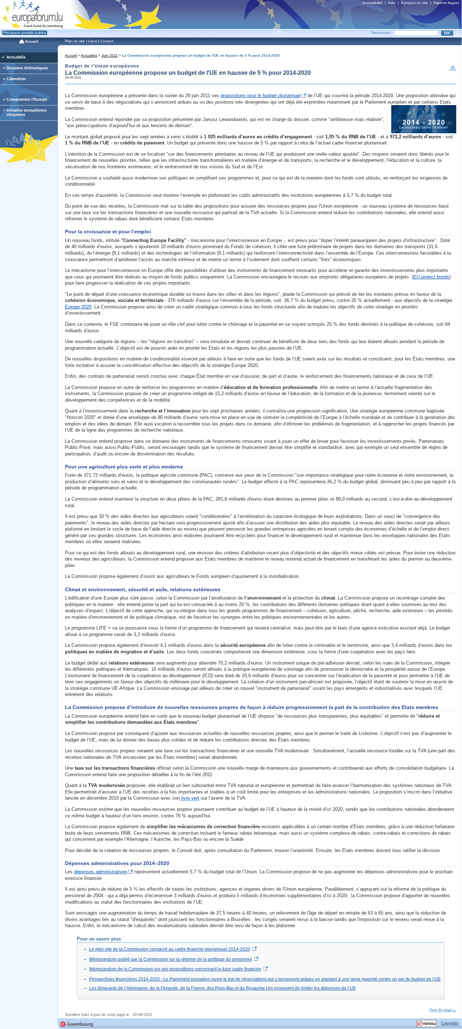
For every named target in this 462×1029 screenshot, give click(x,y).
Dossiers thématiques (27, 68)
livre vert (189, 798)
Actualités (89, 55)
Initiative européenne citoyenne (26, 112)
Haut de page (440, 1010)
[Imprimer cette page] (452, 70)
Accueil (71, 55)
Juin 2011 (109, 55)
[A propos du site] (427, 1022)
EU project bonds (431, 277)
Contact (106, 41)
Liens (92, 41)
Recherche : (382, 33)
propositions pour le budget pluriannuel (261, 95)
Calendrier (16, 79)
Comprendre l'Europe (26, 99)
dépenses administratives (100, 871)
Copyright (449, 1023)
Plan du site (75, 41)
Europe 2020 (78, 307)
